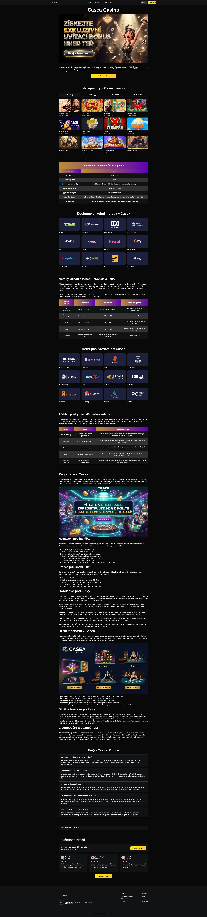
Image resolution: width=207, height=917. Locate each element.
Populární (68, 94)
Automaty (136, 94)
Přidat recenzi (138, 848)
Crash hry (114, 94)
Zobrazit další (103, 876)
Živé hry (90, 94)
